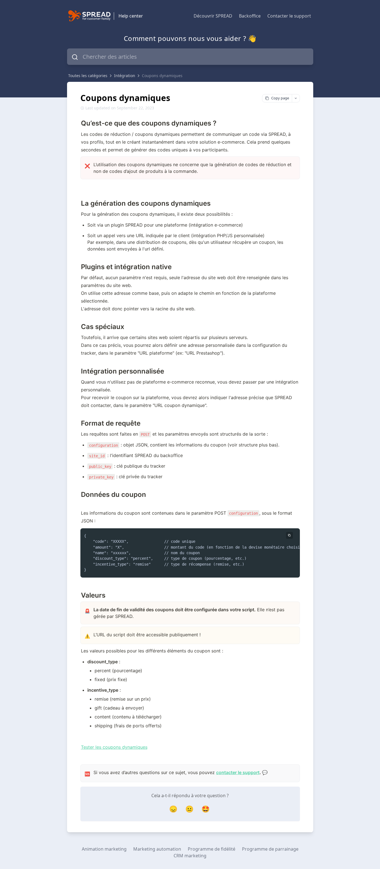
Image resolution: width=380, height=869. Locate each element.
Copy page (280, 97)
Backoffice (250, 16)
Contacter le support (289, 16)
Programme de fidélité (211, 849)
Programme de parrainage (270, 849)
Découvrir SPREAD (213, 16)
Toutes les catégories (87, 75)
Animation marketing (104, 849)
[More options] (296, 98)
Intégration (124, 75)
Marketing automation (157, 849)
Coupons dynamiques (162, 75)
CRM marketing (190, 856)
